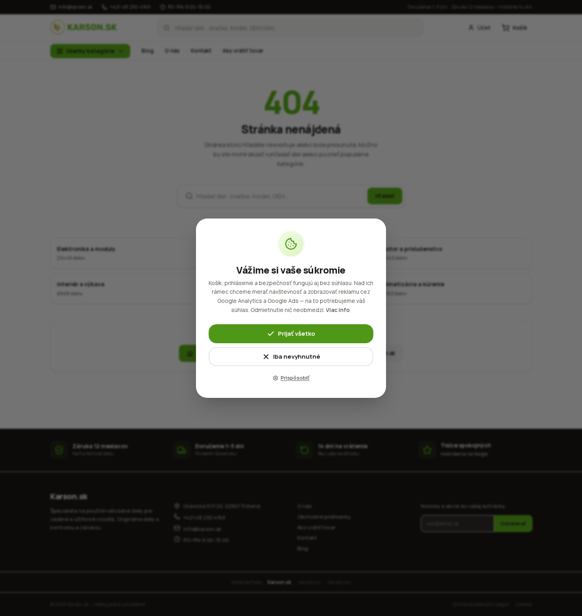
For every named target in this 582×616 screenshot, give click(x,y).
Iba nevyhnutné (296, 356)
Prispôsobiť (295, 377)
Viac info (338, 310)
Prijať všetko (296, 333)
